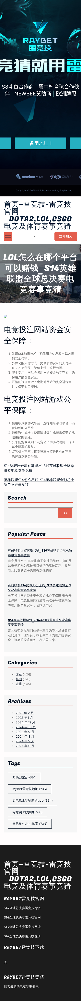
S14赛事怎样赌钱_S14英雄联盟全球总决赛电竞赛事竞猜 (39, 622)
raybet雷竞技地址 (29, 789)
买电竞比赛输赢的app (32, 800)
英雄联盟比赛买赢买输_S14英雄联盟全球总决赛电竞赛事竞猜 (40, 553)
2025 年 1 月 (24, 718)
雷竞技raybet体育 (29, 824)
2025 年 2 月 (25, 713)
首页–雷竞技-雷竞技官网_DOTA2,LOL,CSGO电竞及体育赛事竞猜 (38, 215)
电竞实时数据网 (27, 812)
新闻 (19, 679)
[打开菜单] (8, 236)
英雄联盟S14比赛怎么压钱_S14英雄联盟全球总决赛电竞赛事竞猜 (39, 587)
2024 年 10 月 (26, 727)
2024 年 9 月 (25, 732)
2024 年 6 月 (25, 746)
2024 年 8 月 (25, 736)
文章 (19, 674)
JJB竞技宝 (24, 777)
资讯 (19, 684)
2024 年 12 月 (25, 722)
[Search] (65, 513)
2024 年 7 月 (25, 741)
